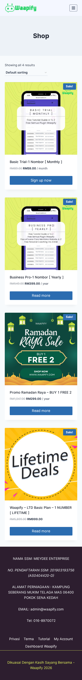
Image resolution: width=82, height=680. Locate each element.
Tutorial (44, 639)
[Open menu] (73, 8)
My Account (63, 639)
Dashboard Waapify (41, 646)
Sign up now (41, 180)
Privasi (14, 639)
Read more (41, 295)
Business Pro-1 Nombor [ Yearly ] (36, 277)
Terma (29, 639)
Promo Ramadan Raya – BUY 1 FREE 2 (40, 392)
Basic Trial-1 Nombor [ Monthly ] (36, 162)
